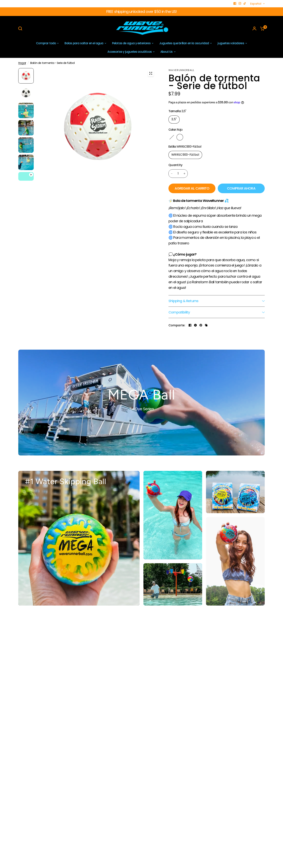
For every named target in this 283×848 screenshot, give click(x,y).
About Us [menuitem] (166, 52)
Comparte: (176, 325)
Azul (188, 137)
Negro (172, 137)
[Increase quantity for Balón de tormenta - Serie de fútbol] (184, 174)
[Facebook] (234, 3)
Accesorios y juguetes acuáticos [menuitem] (129, 52)
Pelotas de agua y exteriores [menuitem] (131, 43)
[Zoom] (151, 73)
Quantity (175, 165)
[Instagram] (239, 3)
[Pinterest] (200, 325)
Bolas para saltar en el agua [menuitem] (83, 43)
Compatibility (179, 312)
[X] (195, 325)
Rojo (180, 137)
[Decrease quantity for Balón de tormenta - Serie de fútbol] (172, 174)
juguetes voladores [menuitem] (231, 43)
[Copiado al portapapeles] (206, 325)
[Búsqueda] (21, 28)
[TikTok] (244, 3)
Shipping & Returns (183, 300)
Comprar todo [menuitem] (46, 43)
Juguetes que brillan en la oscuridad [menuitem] (184, 43)
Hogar (22, 63)
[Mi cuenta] (254, 28)
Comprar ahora (241, 188)
